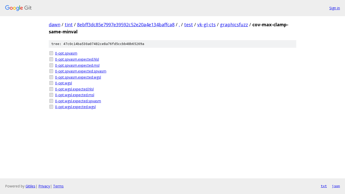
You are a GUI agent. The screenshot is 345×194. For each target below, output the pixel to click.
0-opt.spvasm (66, 53)
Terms (58, 186)
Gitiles (30, 186)
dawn (54, 24)
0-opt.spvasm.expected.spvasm (80, 71)
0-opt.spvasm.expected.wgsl (78, 77)
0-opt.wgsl (63, 83)
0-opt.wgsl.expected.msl (74, 94)
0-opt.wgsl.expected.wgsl (75, 106)
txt (324, 186)
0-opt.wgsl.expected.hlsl (74, 89)
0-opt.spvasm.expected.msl (77, 65)
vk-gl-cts (206, 24)
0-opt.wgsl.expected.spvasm (78, 101)
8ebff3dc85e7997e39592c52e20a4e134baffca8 (126, 24)
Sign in (334, 8)
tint (69, 24)
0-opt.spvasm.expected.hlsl (77, 59)
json (336, 186)
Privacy (44, 186)
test (188, 24)
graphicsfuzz (234, 24)
